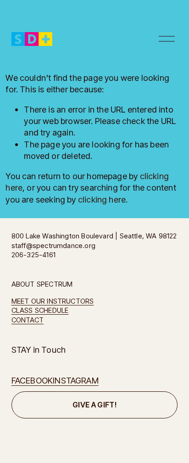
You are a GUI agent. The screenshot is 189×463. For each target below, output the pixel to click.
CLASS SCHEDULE (40, 310)
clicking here (102, 199)
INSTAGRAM (76, 380)
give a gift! (94, 404)
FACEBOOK (32, 380)
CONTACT (27, 320)
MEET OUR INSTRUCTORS (52, 301)
